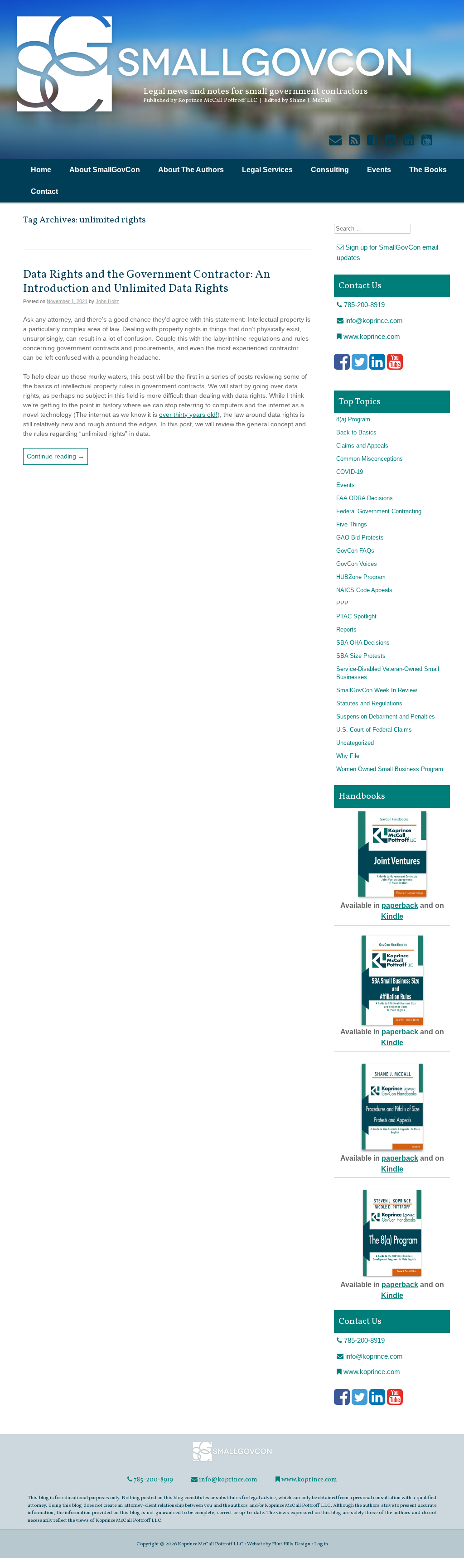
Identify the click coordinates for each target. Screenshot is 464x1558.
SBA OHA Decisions (363, 643)
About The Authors (191, 170)
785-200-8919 (363, 305)
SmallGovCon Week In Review (376, 690)
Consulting (330, 170)
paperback (400, 905)
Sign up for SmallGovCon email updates (387, 252)
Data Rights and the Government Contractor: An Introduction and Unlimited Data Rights (147, 281)
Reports (346, 630)
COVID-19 (349, 472)
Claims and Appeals (362, 446)
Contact (44, 191)
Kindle (392, 916)
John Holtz (107, 301)
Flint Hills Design (291, 1544)
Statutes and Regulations (369, 703)
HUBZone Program (361, 577)
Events (379, 170)
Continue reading (55, 456)
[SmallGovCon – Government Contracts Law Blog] (213, 115)
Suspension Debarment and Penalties (385, 717)
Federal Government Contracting (378, 511)
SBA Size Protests (361, 656)
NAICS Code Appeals (364, 590)
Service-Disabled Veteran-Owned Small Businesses (387, 673)
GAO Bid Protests (360, 538)
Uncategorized (355, 743)
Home (41, 170)
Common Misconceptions (369, 459)
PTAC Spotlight (356, 616)
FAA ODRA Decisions (364, 498)
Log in (321, 1544)
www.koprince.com (371, 336)
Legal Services (267, 170)
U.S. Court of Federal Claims (374, 730)
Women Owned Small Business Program (389, 769)
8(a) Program (353, 419)
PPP (342, 603)
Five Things (351, 524)
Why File (347, 756)
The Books (428, 170)
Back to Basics (356, 432)
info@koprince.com (373, 320)
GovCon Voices (356, 564)
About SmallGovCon (104, 170)
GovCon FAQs (355, 551)
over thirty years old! (188, 414)
